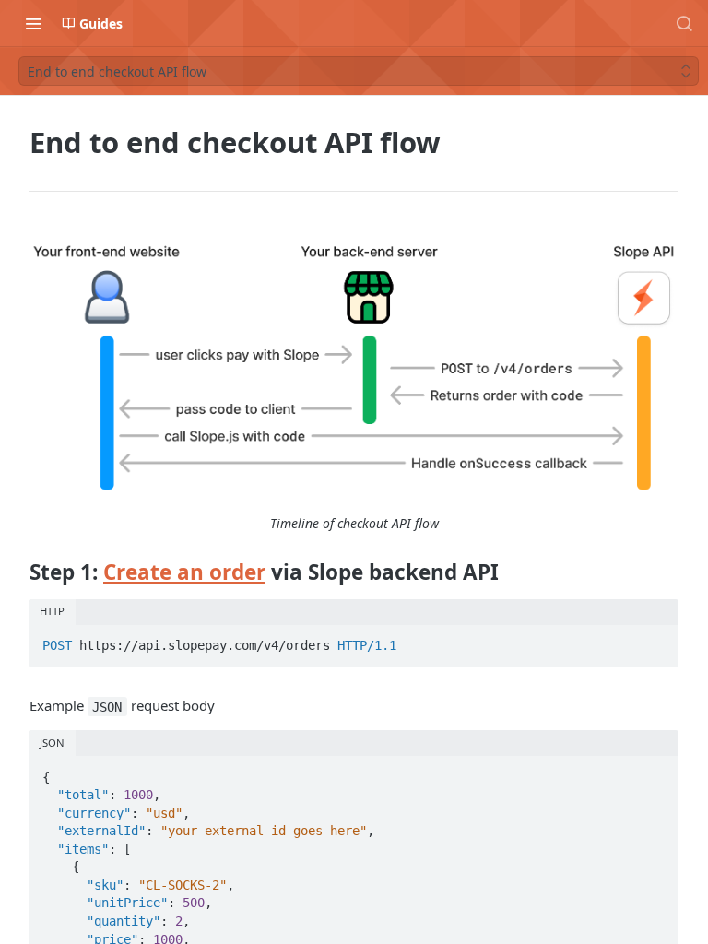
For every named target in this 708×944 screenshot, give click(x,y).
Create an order (184, 572)
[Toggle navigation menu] (33, 23)
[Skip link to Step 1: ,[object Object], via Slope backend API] (17, 571)
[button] (354, 368)
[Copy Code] (656, 640)
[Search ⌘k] (684, 23)
